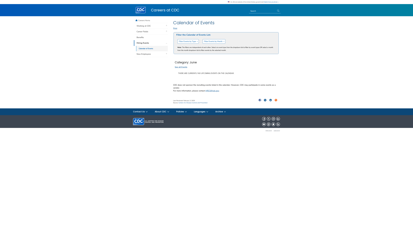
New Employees (144, 54)
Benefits (140, 37)
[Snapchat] (273, 124)
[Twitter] (268, 119)
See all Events (181, 67)
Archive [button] (219, 111)
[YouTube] (264, 124)
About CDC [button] (161, 111)
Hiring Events (143, 43)
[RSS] (278, 124)
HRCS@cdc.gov (212, 90)
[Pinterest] (268, 124)
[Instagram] (273, 119)
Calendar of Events (146, 48)
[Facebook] (264, 119)
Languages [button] (200, 111)
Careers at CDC (165, 10)
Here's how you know (271, 2)
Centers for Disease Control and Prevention (193, 103)
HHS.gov (269, 131)
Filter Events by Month (213, 41)
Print (175, 28)
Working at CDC (144, 26)
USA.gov (277, 131)
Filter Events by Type (187, 41)
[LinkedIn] (278, 119)
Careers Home (144, 20)
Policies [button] (180, 111)
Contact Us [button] (139, 111)
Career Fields (142, 31)
